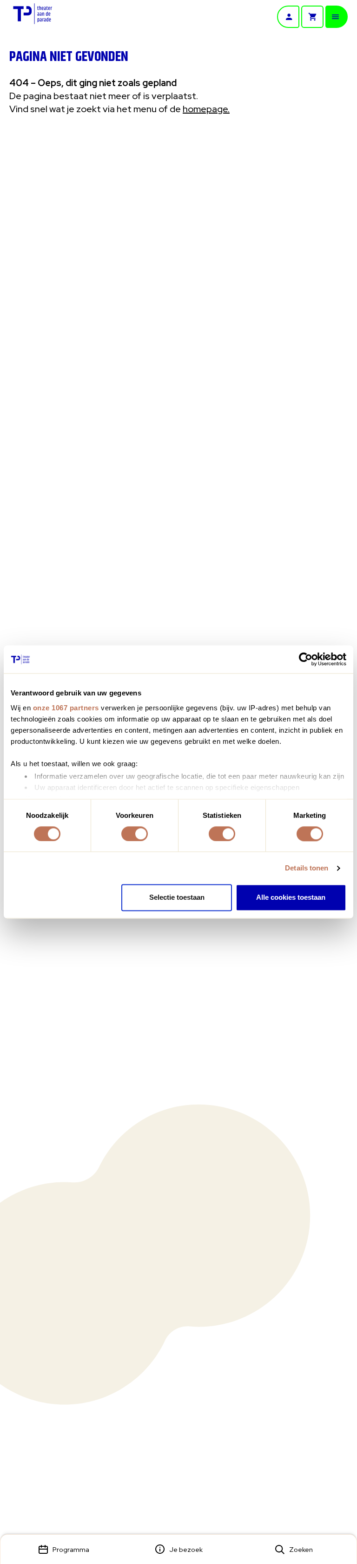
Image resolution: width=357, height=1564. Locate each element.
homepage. (206, 109)
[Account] (288, 17)
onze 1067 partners (66, 708)
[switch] (134, 833)
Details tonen (306, 868)
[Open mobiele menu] (336, 17)
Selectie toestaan (177, 898)
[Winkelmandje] (312, 17)
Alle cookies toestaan (290, 898)
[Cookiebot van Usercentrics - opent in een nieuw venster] (305, 659)
